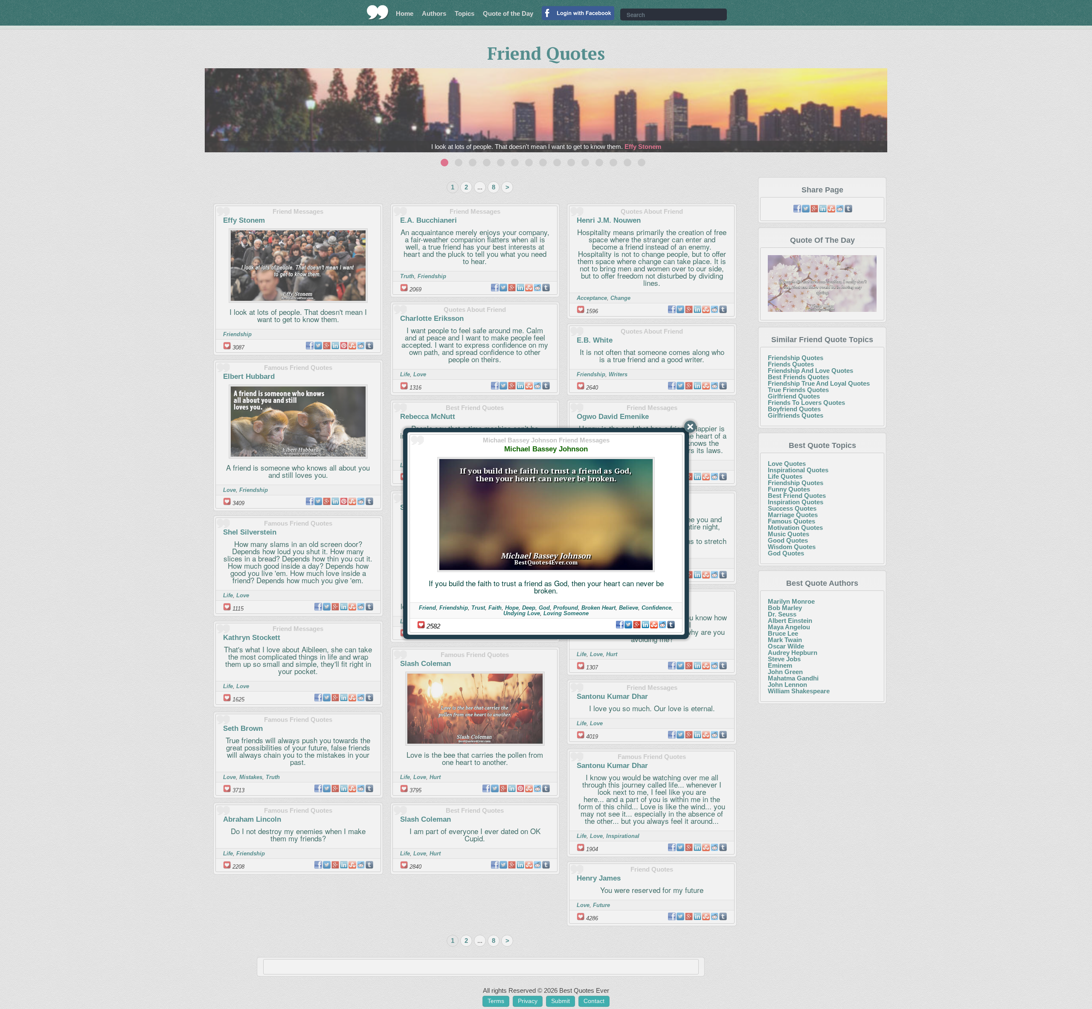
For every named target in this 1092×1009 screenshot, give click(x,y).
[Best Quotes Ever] (378, 12)
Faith (495, 608)
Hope (512, 608)
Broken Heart (598, 608)
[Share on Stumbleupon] (654, 624)
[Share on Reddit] (662, 624)
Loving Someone (566, 613)
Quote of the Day (508, 13)
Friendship (453, 608)
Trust (478, 608)
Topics (464, 13)
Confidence (656, 608)
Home (404, 13)
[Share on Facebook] (620, 624)
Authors (434, 13)
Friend (427, 608)
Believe (628, 608)
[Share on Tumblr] (671, 624)
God (544, 608)
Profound (565, 608)
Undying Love (521, 613)
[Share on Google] (637, 624)
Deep (528, 608)
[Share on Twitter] (628, 624)
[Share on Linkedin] (645, 624)
